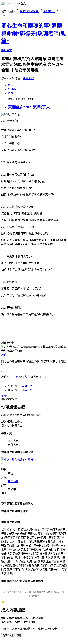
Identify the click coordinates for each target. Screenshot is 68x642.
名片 (10, 93)
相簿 (10, 85)
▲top (4, 395)
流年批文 (27, 390)
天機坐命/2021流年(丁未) (29, 107)
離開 (19, 635)
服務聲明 (35, 595)
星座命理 (28, 78)
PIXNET (15, 592)
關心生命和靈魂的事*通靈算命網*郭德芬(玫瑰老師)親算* (33, 33)
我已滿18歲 (8, 635)
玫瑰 (4, 354)
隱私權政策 (58, 592)
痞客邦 (20, 376)
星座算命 (27, 386)
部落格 (12, 89)
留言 (27, 376)
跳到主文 (6, 50)
